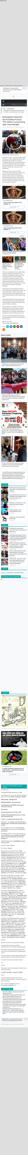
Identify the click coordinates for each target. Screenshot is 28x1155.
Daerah (8, 323)
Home (4, 108)
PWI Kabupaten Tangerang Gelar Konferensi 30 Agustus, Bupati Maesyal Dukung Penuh (12, 90)
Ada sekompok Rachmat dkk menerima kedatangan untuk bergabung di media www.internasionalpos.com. (17, 496)
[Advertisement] (14, 15)
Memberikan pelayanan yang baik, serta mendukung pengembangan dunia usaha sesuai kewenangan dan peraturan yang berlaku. (14, 999)
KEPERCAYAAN (10, 108)
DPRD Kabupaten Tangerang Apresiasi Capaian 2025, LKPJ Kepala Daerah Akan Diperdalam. (17, 489)
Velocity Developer (20, 1024)
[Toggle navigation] (3, 101)
